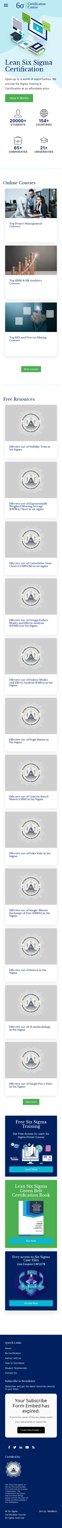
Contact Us (11, 1373)
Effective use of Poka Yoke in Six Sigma (29, 855)
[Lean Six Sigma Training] (31, 6)
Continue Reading (18, 447)
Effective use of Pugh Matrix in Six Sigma (29, 741)
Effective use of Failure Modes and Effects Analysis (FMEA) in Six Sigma (31, 682)
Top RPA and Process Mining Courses (27, 339)
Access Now (31, 1303)
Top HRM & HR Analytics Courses (25, 282)
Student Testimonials (16, 1368)
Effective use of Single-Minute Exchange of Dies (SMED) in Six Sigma (29, 913)
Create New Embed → (31, 1430)
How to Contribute (14, 1363)
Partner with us (13, 1358)
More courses (31, 369)
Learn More (31, 1169)
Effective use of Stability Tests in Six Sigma (29, 448)
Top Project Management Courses (25, 225)
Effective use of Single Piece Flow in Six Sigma (30, 1085)
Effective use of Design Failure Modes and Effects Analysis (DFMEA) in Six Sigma (28, 623)
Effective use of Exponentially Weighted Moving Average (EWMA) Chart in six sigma (28, 506)
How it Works (19, 98)
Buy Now (31, 1240)
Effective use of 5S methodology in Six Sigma (30, 1028)
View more (31, 1101)
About (8, 1348)
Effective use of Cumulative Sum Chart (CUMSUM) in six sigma (30, 565)
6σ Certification (13, 1353)
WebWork (52, 1511)
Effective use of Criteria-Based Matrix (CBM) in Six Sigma (28, 798)
